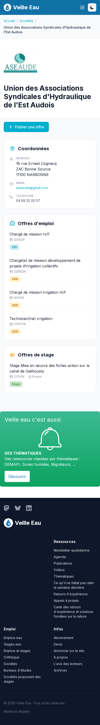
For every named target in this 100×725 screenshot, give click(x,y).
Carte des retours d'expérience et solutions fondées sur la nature (73, 611)
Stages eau (12, 644)
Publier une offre (29, 127)
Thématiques (64, 576)
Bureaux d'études (17, 670)
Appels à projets (66, 600)
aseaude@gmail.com (32, 188)
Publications (63, 563)
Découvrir (17, 476)
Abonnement (63, 638)
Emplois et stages (17, 651)
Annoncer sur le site (69, 651)
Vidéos (59, 570)
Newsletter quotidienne (72, 550)
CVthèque (11, 657)
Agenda (60, 557)
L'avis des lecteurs (68, 664)
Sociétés (26, 21)
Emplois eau (13, 638)
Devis (58, 644)
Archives (60, 670)
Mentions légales (17, 711)
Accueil (9, 21)
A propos (61, 657)
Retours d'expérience (71, 594)
